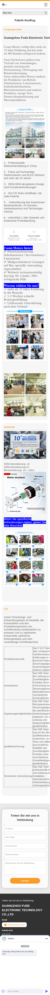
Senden (25, 880)
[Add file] (3, 991)
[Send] (47, 991)
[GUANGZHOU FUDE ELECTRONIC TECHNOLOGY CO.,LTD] (25, 5)
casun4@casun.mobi (16, 925)
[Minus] (46, 938)
